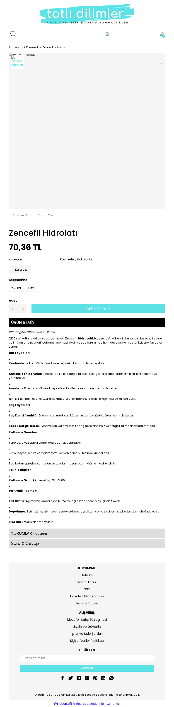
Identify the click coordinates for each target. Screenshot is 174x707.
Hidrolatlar (85, 259)
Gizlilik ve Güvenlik (87, 626)
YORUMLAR (29, 533)
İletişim (87, 575)
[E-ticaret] (86, 704)
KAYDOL (87, 668)
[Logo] (87, 14)
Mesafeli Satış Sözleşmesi (87, 619)
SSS (87, 589)
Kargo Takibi (87, 582)
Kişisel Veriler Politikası (87, 640)
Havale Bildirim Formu (87, 596)
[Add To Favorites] (162, 60)
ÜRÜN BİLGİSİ (23, 322)
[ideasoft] (63, 704)
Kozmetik (67, 259)
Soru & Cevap (25, 543)
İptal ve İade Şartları (87, 633)
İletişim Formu (87, 603)
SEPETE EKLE (98, 309)
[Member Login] (107, 34)
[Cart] (161, 33)
